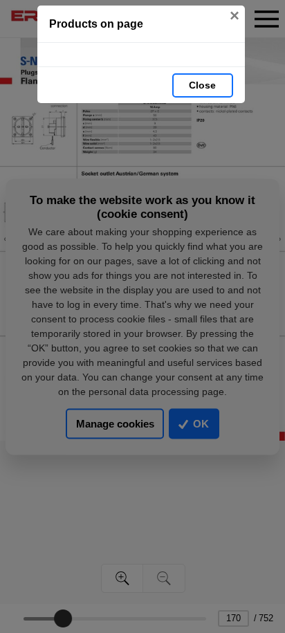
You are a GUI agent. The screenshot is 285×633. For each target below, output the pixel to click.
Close (202, 85)
